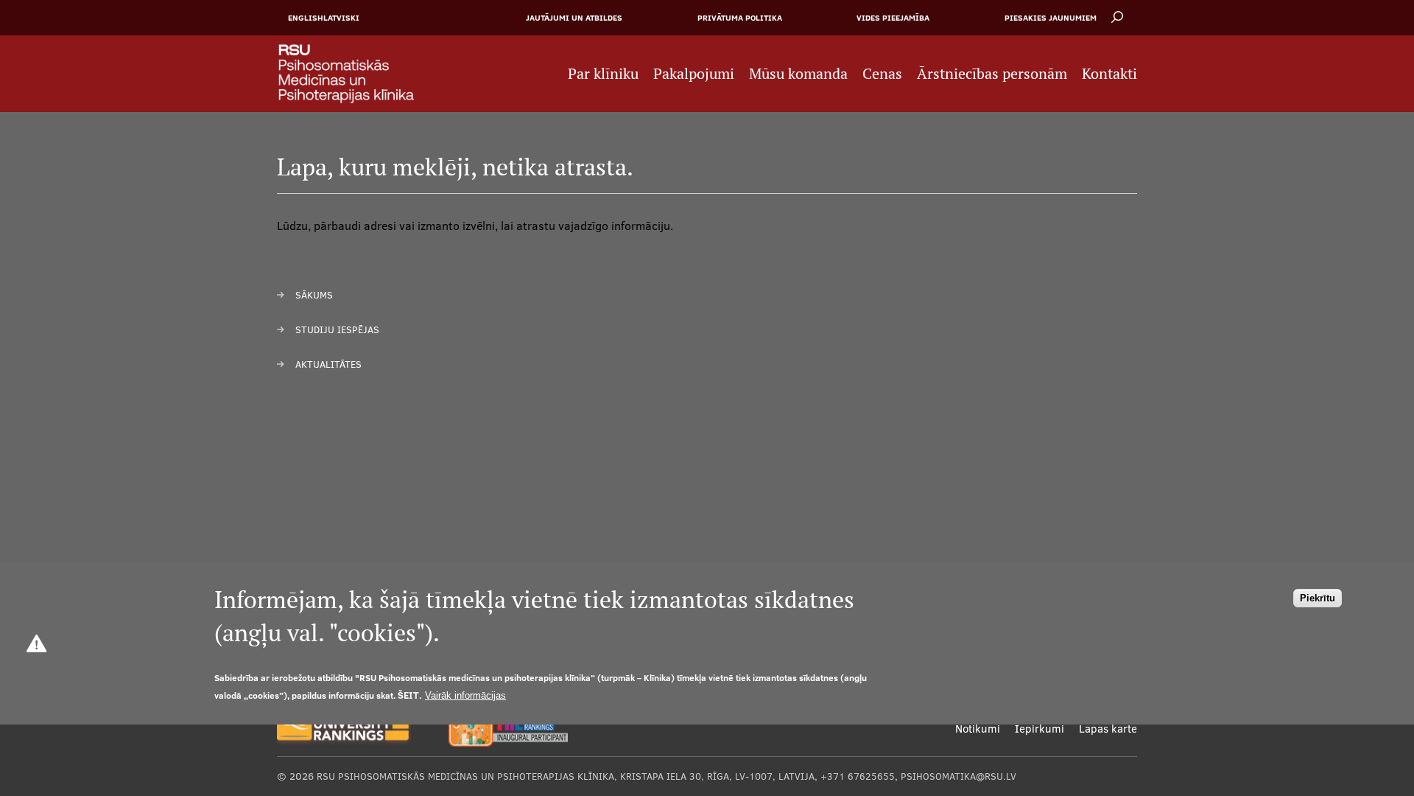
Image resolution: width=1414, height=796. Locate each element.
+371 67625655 (857, 776)
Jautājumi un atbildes (574, 18)
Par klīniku (603, 73)
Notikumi (977, 728)
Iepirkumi (1039, 728)
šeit (408, 695)
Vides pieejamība (893, 18)
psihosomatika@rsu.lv (958, 776)
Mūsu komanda (798, 73)
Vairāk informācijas (465, 695)
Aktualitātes (328, 364)
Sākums (314, 294)
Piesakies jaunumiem (1051, 18)
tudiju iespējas (340, 329)
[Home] (354, 73)
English (305, 18)
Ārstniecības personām (992, 73)
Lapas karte (1108, 728)
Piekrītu (1317, 598)
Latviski (341, 18)
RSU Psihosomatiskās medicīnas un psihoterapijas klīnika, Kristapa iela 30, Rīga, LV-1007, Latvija (566, 776)
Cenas (882, 73)
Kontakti (1109, 73)
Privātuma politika (739, 18)
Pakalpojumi (693, 73)
